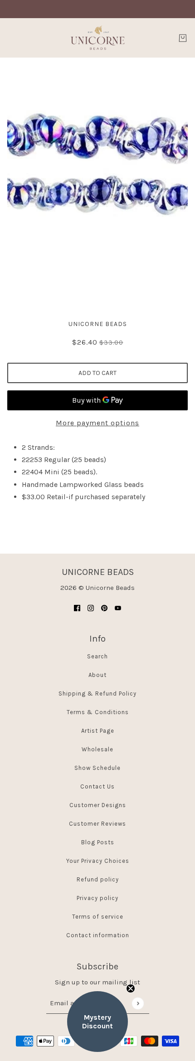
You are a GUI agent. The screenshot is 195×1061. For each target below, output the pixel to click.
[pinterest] (104, 608)
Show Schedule (97, 767)
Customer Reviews (97, 823)
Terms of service (97, 916)
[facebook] (77, 608)
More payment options (97, 423)
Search (97, 656)
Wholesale (97, 749)
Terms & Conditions (98, 712)
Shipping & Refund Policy (97, 693)
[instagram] (91, 608)
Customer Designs (97, 805)
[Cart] (183, 38)
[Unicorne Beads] (97, 37)
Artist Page (97, 730)
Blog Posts (97, 842)
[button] (97, 1021)
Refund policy (98, 879)
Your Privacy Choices (97, 860)
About (97, 675)
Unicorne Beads (97, 324)
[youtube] (118, 608)
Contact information (97, 935)
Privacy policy (97, 898)
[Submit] (138, 1003)
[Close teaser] (130, 988)
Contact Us (97, 786)
